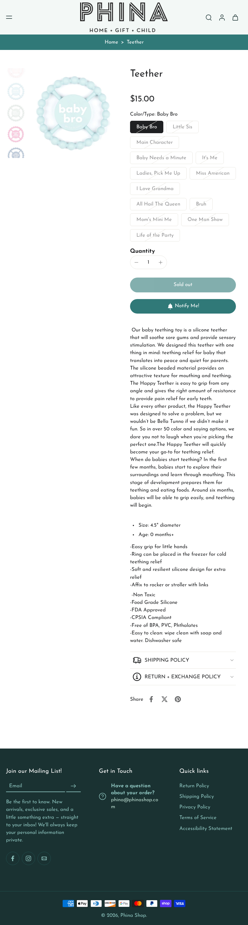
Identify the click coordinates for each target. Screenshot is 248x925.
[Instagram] (28, 858)
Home (111, 42)
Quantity (142, 251)
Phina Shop (133, 915)
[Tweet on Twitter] (164, 699)
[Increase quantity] (161, 262)
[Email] (44, 858)
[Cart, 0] (235, 17)
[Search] (208, 17)
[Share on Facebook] (151, 699)
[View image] (16, 70)
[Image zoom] (73, 113)
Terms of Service (198, 817)
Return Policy (194, 785)
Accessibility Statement (205, 828)
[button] (9, 17)
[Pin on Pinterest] (177, 699)
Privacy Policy (194, 807)
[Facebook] (12, 858)
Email (15, 785)
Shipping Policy (196, 796)
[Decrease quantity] (136, 262)
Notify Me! (187, 305)
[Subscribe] (73, 786)
